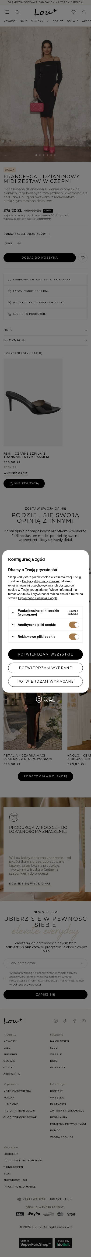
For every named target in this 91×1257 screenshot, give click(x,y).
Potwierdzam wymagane (45, 681)
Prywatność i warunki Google (37, 598)
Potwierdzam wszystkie (45, 654)
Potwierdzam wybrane (45, 668)
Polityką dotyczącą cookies (41, 581)
